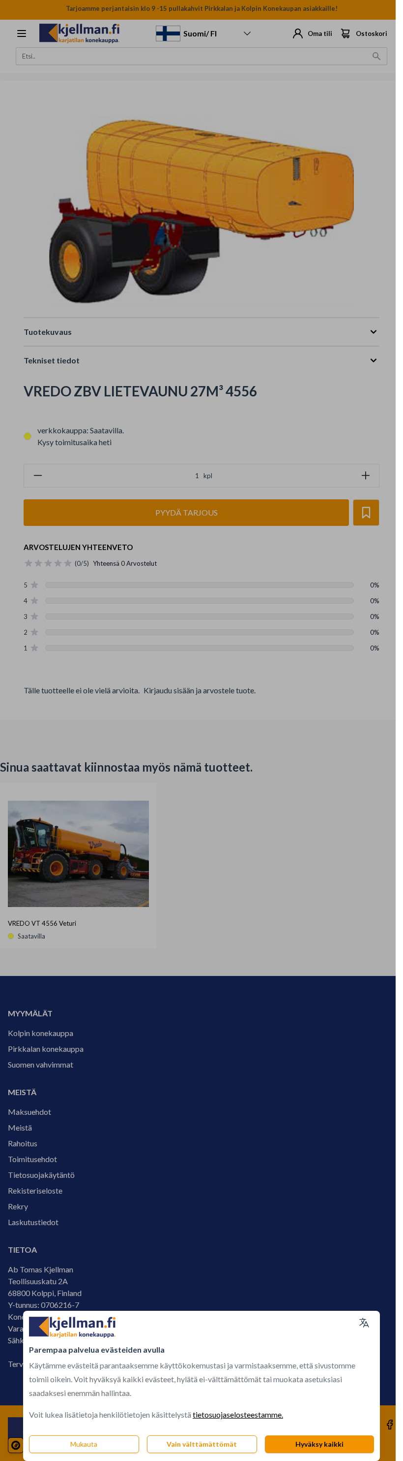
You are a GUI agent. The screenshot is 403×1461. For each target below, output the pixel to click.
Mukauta (83, 1444)
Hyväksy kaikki (319, 1444)
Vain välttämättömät (202, 1444)
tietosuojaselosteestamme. (238, 1414)
